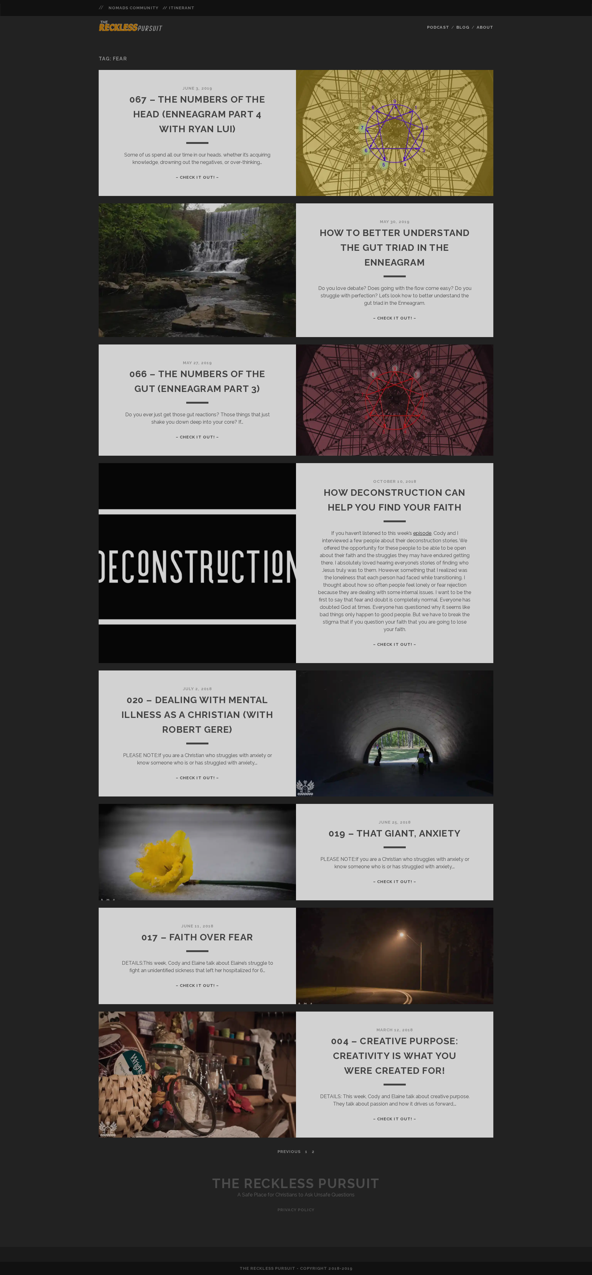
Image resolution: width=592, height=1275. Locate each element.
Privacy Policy (296, 1210)
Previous (289, 1151)
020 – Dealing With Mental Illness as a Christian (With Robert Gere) (197, 715)
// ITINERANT (178, 8)
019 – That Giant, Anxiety (395, 833)
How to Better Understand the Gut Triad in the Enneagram (395, 247)
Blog (462, 27)
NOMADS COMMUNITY (133, 8)
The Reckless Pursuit (296, 1183)
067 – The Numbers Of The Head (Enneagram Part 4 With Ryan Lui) (197, 114)
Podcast (438, 27)
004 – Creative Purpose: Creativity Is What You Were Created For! (394, 1056)
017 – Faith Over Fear (197, 937)
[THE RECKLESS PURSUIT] (131, 29)
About (485, 27)
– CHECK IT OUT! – (197, 177)
